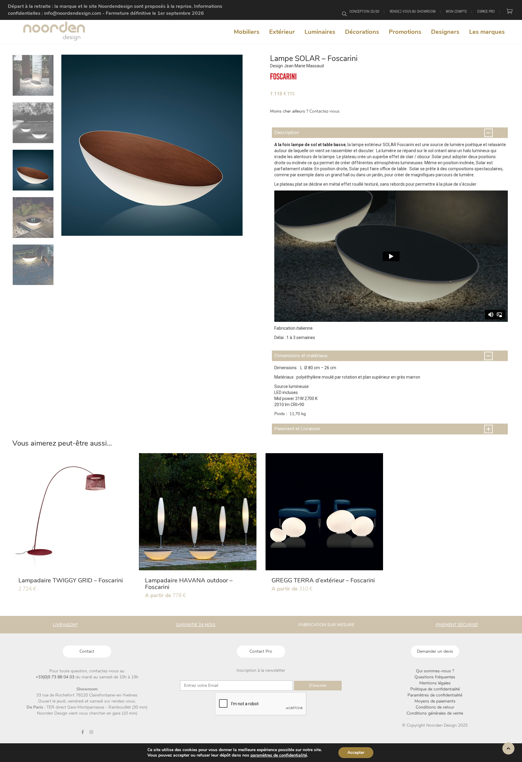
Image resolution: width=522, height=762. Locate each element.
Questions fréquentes (434, 677)
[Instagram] (91, 732)
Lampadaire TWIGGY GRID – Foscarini (70, 580)
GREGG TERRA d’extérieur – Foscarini (323, 580)
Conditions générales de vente (435, 713)
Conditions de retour (435, 707)
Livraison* (65, 625)
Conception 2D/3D (364, 11)
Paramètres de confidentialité (435, 695)
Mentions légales (435, 683)
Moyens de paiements (435, 701)
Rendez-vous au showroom (413, 11)
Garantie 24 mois (195, 625)
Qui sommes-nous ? (435, 671)
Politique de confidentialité (435, 689)
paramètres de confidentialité (278, 755)
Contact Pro (261, 651)
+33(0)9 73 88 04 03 (56, 677)
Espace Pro (486, 11)
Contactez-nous (324, 111)
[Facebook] (82, 732)
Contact (86, 651)
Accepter (355, 752)
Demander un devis (435, 651)
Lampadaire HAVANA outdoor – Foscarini (189, 583)
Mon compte (456, 11)
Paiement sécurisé (457, 625)
